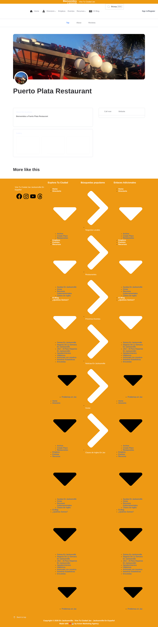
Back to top (21, 617)
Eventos (56, 242)
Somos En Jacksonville (66, 343)
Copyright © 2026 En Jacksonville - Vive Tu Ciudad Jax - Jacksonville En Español (79, 621)
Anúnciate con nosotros (66, 358)
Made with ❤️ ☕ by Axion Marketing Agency (79, 624)
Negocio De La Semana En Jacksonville (67, 346)
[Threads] (40, 196)
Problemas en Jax (69, 397)
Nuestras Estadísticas (66, 360)
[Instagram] (26, 196)
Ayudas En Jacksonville (66, 287)
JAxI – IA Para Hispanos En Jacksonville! (67, 350)
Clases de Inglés (64, 296)
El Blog (55, 298)
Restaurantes (62, 238)
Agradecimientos (64, 353)
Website (121, 112)
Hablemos (61, 355)
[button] (133, 11)
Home (54, 189)
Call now (107, 112)
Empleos (56, 240)
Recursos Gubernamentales (64, 292)
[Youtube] (33, 196)
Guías (59, 289)
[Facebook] (19, 196)
